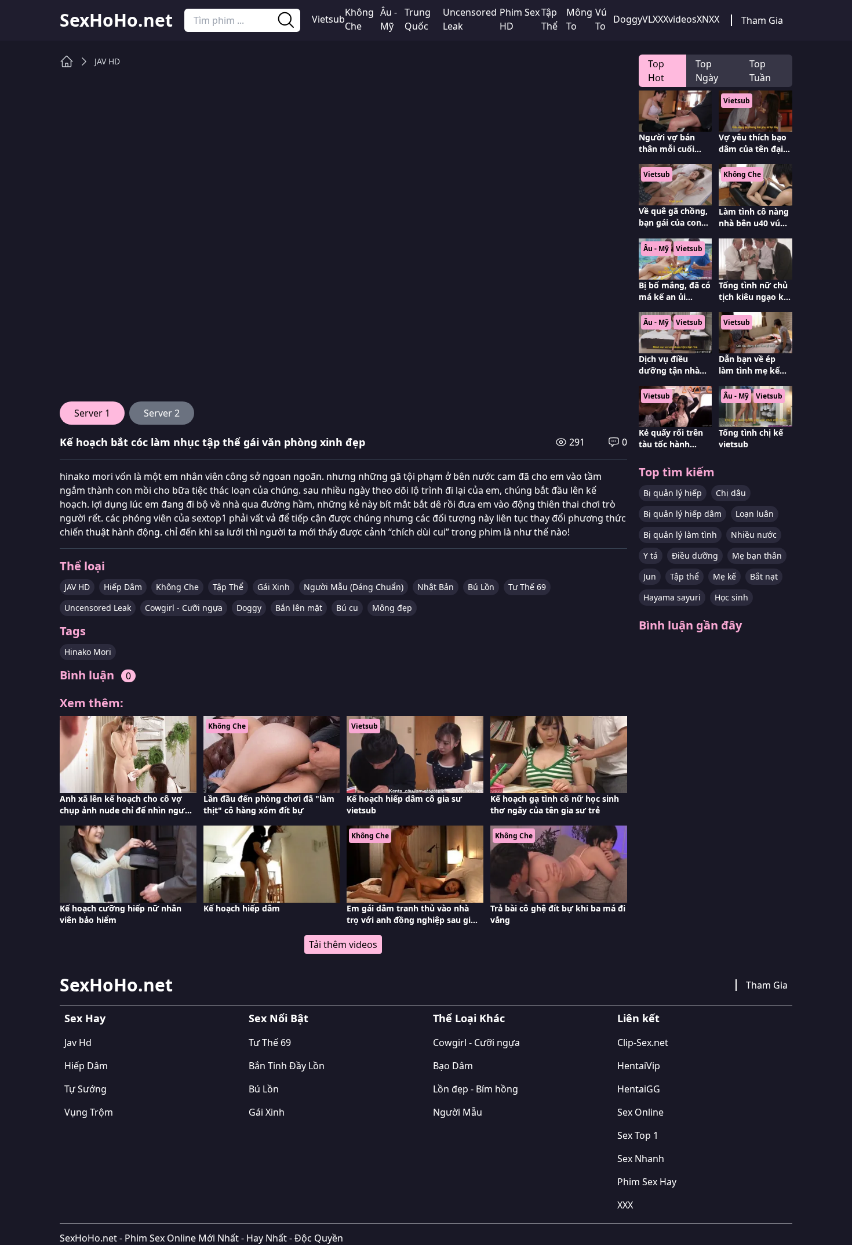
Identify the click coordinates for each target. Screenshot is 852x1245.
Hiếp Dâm (123, 586)
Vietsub (328, 19)
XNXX (708, 19)
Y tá (650, 555)
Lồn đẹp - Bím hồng (475, 1089)
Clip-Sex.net (642, 1042)
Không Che (359, 19)
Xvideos (680, 19)
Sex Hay (84, 1018)
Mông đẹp (392, 607)
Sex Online (640, 1112)
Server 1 (92, 413)
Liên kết (638, 1018)
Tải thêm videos (343, 944)
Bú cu (347, 607)
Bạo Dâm (453, 1065)
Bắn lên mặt (298, 607)
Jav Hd (78, 1042)
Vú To (601, 19)
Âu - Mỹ (388, 19)
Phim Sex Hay (646, 1181)
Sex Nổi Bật (278, 1018)
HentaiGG (638, 1089)
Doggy (627, 19)
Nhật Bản (435, 586)
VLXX (652, 19)
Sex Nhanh (640, 1158)
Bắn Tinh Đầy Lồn (287, 1065)
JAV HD (107, 61)
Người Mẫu (457, 1112)
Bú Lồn (481, 586)
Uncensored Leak (470, 19)
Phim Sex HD (520, 19)
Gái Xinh (273, 586)
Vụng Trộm (88, 1112)
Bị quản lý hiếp (672, 492)
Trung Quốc (418, 19)
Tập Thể (549, 19)
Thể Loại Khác (469, 1018)
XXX (625, 1205)
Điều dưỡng (695, 555)
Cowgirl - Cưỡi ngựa (184, 607)
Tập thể (684, 576)
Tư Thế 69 (527, 586)
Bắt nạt (764, 576)
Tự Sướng (85, 1089)
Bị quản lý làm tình (680, 534)
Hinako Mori (87, 651)
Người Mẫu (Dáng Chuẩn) (353, 586)
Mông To (579, 19)
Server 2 (162, 413)
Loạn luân (755, 513)
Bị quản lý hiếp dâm (682, 513)
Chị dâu (731, 492)
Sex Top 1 (637, 1135)
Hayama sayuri (672, 597)
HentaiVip (638, 1065)
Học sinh (731, 597)
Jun (649, 576)
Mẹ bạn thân (757, 555)
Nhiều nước (754, 534)
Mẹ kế (724, 576)
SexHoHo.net (116, 20)
